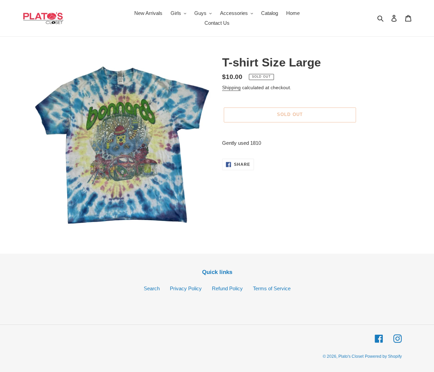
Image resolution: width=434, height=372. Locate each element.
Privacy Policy (186, 288)
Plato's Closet (350, 356)
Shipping (231, 87)
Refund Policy (227, 288)
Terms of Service (272, 288)
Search (152, 288)
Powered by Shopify (383, 356)
